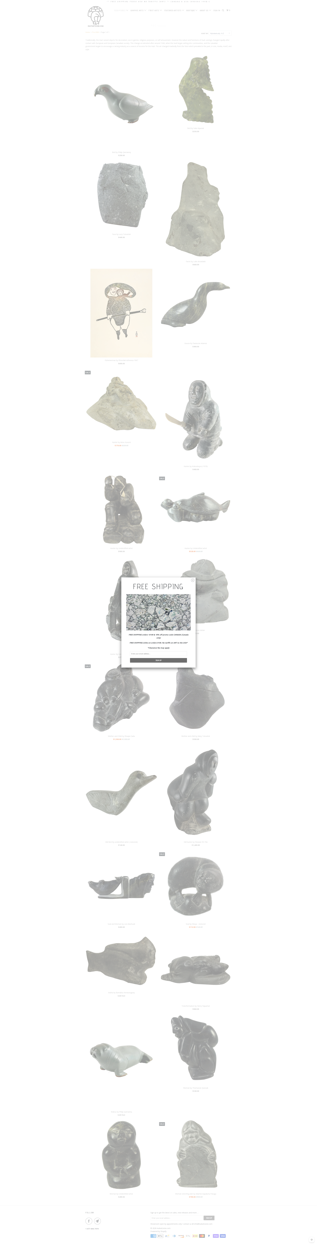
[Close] (192, 579)
